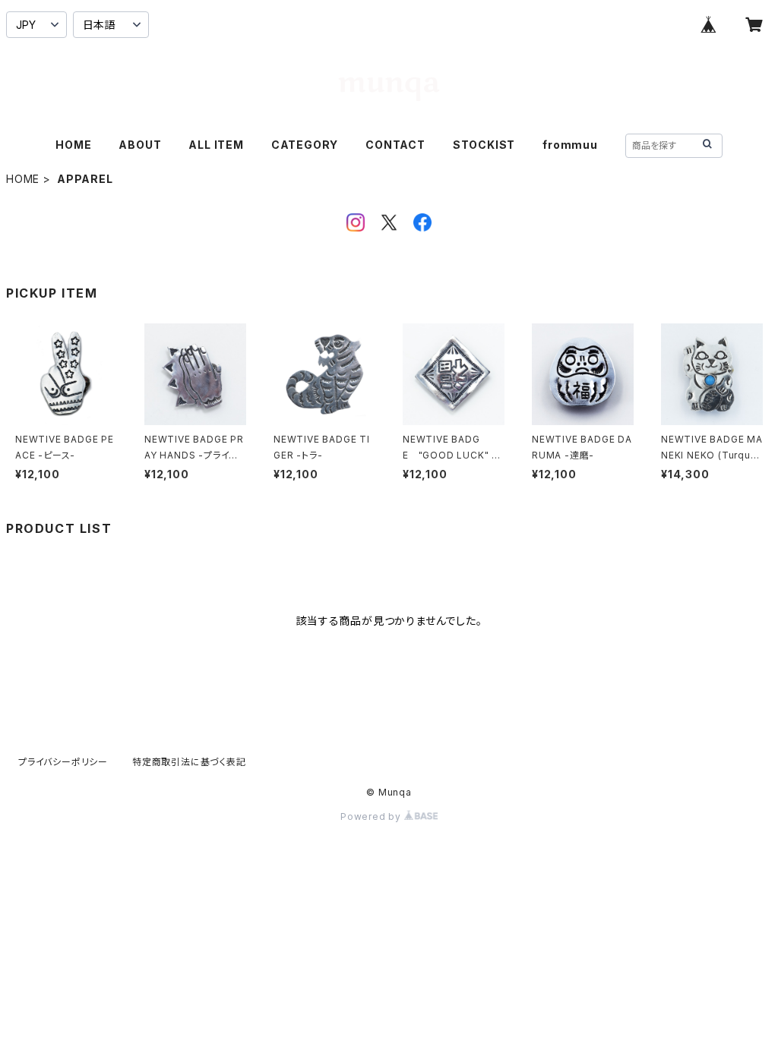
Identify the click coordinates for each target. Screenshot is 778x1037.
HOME (73, 144)
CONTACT (395, 144)
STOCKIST (484, 144)
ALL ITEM (215, 144)
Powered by (372, 816)
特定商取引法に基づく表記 (189, 762)
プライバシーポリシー (63, 762)
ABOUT (140, 144)
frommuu (570, 144)
